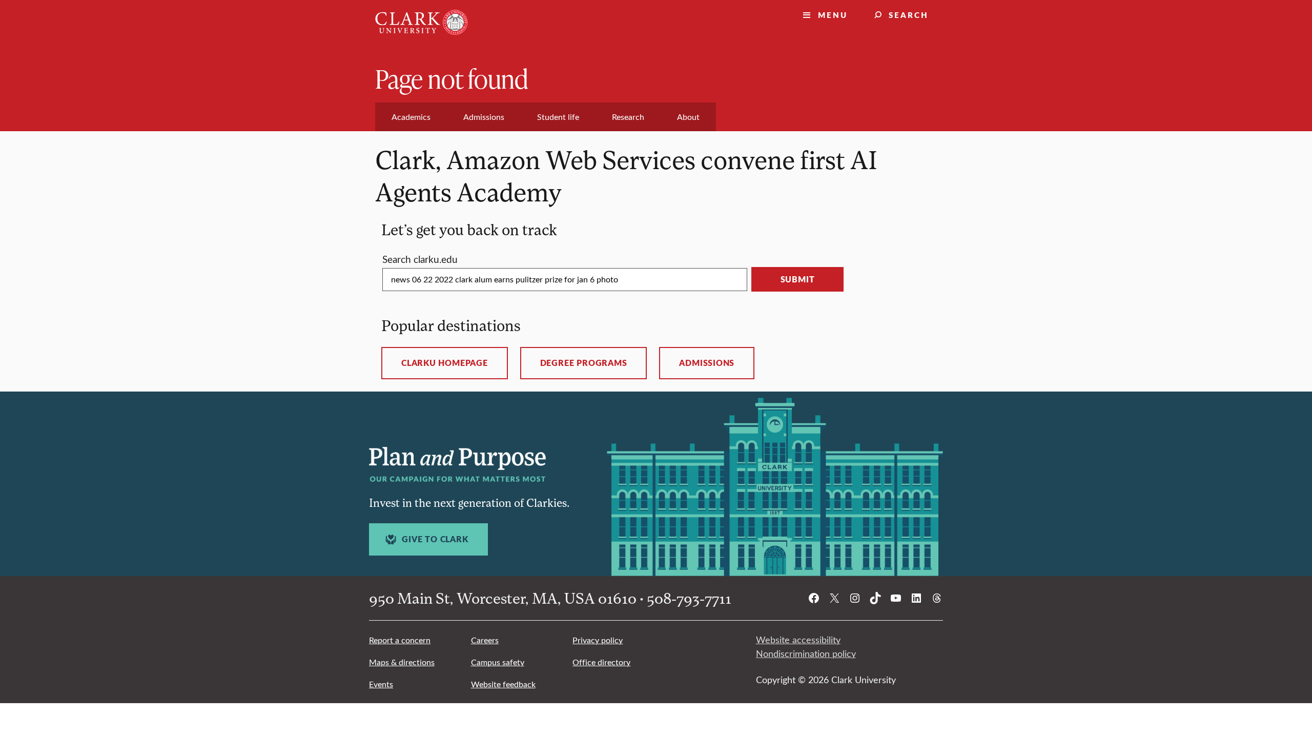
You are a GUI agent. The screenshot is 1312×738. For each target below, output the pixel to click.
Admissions (706, 362)
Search (909, 14)
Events (381, 684)
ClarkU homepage (444, 362)
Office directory (601, 662)
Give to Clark (435, 539)
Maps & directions (402, 662)
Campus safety (497, 662)
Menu (833, 14)
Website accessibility (798, 639)
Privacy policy (597, 639)
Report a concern (399, 639)
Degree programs (583, 362)
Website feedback (503, 684)
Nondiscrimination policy (806, 653)
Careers (485, 639)
